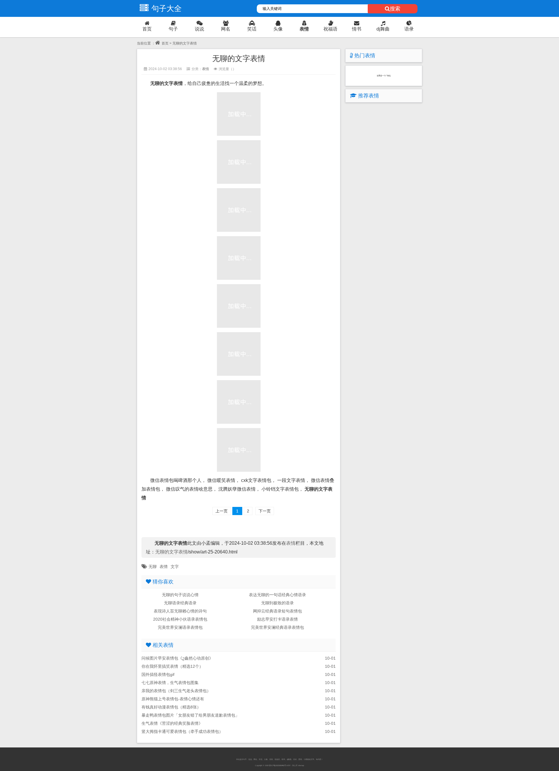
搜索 (395, 9)
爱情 (300, 759)
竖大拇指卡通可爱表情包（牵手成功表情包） (182, 731)
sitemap (301, 765)
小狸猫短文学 (309, 759)
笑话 (251, 28)
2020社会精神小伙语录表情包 (180, 619)
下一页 (265, 511)
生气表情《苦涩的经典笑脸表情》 (172, 723)
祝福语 (330, 28)
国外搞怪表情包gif (157, 674)
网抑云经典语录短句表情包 (277, 611)
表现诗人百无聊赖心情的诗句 (180, 611)
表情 (304, 28)
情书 (356, 28)
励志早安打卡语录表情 (277, 619)
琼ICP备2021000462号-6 (278, 765)
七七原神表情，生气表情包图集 (170, 682)
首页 (147, 28)
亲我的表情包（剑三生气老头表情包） (176, 690)
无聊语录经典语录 (180, 603)
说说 (199, 28)
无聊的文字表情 (171, 551)
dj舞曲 (383, 28)
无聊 (152, 566)
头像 (278, 28)
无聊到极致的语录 (277, 603)
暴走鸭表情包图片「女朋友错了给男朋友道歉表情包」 (190, 715)
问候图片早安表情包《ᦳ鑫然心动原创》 (177, 658)
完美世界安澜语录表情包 (180, 627)
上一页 (221, 511)
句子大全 (166, 8)
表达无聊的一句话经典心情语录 (277, 594)
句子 (173, 28)
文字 (175, 566)
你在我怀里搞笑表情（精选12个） (172, 666)
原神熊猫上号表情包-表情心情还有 (172, 699)
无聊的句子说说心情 (180, 594)
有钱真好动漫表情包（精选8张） (171, 707)
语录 (409, 28)
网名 (225, 28)
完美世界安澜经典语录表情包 (277, 627)
